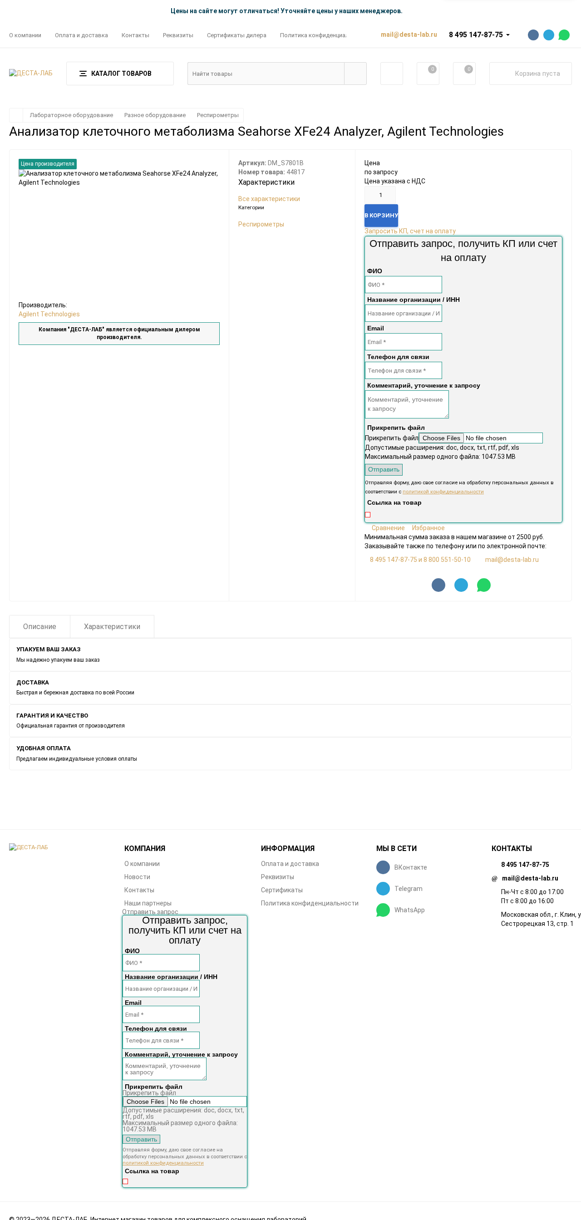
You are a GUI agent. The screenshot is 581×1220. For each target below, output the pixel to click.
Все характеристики (269, 198)
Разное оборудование (155, 115)
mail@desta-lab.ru (512, 559)
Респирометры (218, 115)
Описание (39, 626)
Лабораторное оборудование (71, 115)
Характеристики (112, 626)
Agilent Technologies (49, 314)
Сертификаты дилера (236, 35)
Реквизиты (178, 35)
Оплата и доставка (81, 35)
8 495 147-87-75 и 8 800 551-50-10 (420, 559)
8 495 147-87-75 (476, 34)
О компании (25, 35)
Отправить (383, 469)
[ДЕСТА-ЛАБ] (60, 847)
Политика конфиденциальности (324, 35)
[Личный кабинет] (391, 73)
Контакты (135, 35)
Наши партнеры (148, 903)
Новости (137, 877)
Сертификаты (282, 890)
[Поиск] (355, 73)
